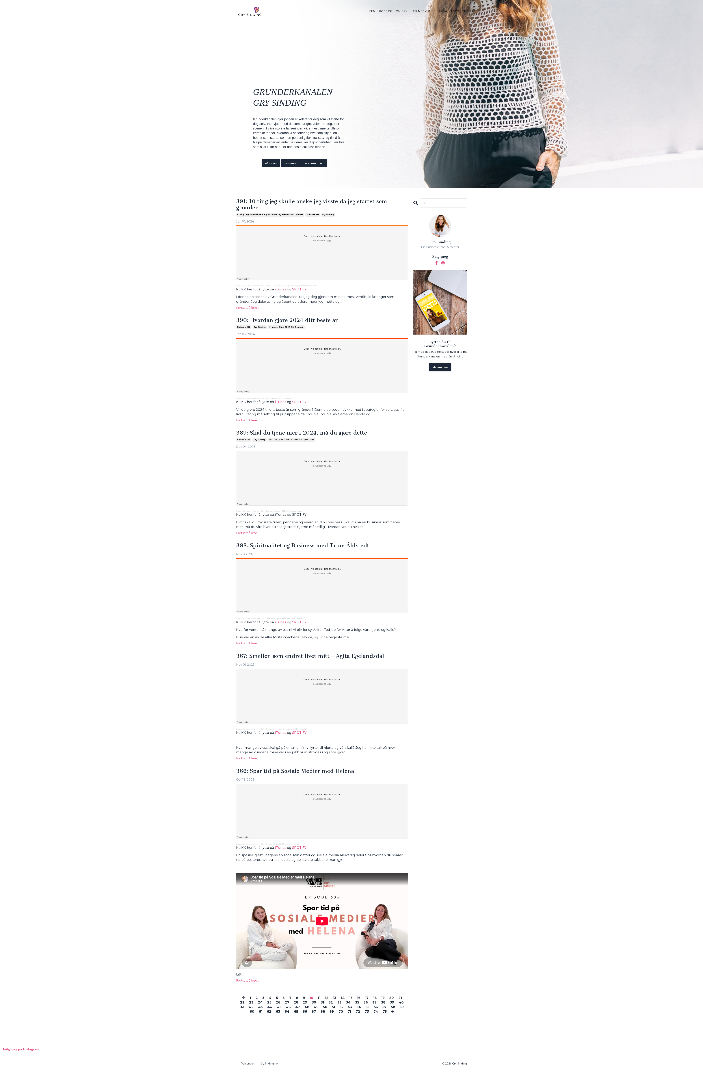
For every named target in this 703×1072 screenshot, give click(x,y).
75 (385, 1012)
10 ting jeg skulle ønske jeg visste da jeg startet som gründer (270, 214)
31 (322, 1002)
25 (269, 1002)
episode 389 (243, 440)
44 (269, 1007)
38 (383, 1002)
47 (297, 1007)
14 (343, 998)
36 (366, 1002)
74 (375, 1012)
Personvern (248, 1063)
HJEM (371, 11)
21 (400, 998)
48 (306, 1007)
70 (341, 1012)
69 (332, 1012)
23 (251, 1002)
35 (357, 1002)
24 (260, 1002)
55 (367, 1007)
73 (367, 1012)
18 (375, 998)
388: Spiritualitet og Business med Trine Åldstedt (302, 545)
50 (325, 1007)
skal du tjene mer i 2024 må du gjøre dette (291, 440)
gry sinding (328, 214)
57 (384, 1007)
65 (296, 1012)
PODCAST (385, 11)
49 (316, 1007)
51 (333, 1007)
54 (359, 1007)
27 (287, 1002)
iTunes (280, 289)
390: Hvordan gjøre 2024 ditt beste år (287, 320)
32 (331, 1002)
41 (242, 1007)
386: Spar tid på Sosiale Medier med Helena (295, 771)
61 (260, 1012)
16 (358, 998)
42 (251, 1007)
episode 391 (312, 214)
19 (383, 998)
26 (278, 1002)
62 (269, 1012)
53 (350, 1007)
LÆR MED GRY (421, 11)
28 (296, 1002)
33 (339, 1002)
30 (314, 1002)
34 (348, 1002)
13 (334, 998)
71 (349, 1012)
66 (305, 1012)
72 (358, 1012)
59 (402, 1007)
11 (319, 998)
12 (326, 998)
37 (374, 1002)
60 (252, 1012)
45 (279, 1007)
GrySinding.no (269, 1063)
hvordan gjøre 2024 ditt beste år (286, 327)
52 (342, 1007)
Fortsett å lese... (247, 307)
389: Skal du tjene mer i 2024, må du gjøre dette (301, 433)
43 (260, 1007)
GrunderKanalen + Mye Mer (248, 286)
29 (305, 1002)
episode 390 (243, 327)
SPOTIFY (299, 289)
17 (367, 998)
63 (278, 1012)
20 (391, 998)
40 (401, 1002)
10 (311, 998)
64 (287, 1012)
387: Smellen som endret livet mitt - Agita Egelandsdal (310, 656)
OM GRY (401, 11)
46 (288, 1007)
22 (242, 1002)
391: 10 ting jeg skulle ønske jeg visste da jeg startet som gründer (311, 204)
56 (376, 1007)
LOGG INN (458, 11)
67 (314, 1012)
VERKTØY (441, 11)
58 (393, 1007)
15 (350, 998)
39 (392, 1002)
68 (323, 1012)
